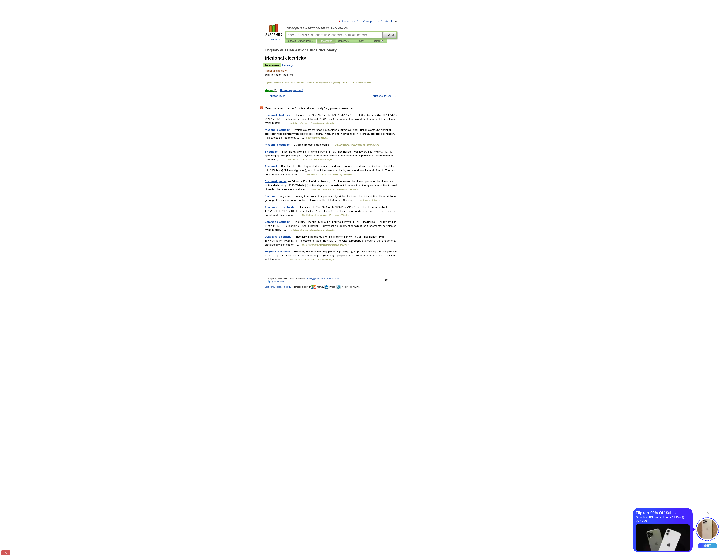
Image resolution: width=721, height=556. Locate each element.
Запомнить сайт (351, 21)
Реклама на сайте (330, 278)
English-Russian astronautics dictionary (301, 41)
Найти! (390, 35)
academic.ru (273, 39)
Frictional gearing (276, 181)
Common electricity (277, 221)
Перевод (287, 65)
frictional (270, 196)
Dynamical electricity (278, 236)
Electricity (271, 151)
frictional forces (382, 95)
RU (392, 21)
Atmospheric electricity (279, 206)
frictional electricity (277, 129)
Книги (361, 41)
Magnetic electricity (277, 251)
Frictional (271, 166)
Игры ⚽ (378, 41)
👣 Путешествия (276, 281)
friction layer (277, 95)
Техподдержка (313, 278)
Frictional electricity (277, 114)
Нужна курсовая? (291, 90)
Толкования (325, 41)
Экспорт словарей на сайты (278, 287)
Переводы (343, 41)
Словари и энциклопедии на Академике (316, 28)
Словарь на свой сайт (375, 21)
